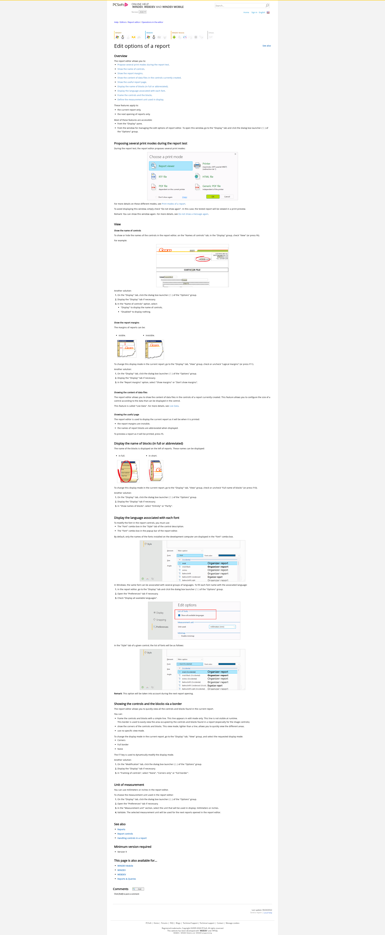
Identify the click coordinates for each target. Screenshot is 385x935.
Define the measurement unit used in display (140, 99)
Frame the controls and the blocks (134, 95)
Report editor (134, 22)
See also (267, 45)
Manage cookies (232, 923)
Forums (164, 923)
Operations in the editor (152, 22)
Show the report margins (130, 73)
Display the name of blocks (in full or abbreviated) (142, 86)
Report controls (125, 833)
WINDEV (121, 870)
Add (139, 889)
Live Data (174, 405)
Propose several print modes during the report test (143, 64)
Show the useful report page (131, 82)
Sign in (254, 12)
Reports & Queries (126, 879)
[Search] (267, 5)
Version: (135, 12)
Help (116, 22)
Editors (123, 22)
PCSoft (148, 923)
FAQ (171, 923)
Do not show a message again (193, 214)
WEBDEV (121, 874)
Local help (268, 913)
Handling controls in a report (132, 838)
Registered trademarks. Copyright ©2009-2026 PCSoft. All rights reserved (192, 928)
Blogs (178, 923)
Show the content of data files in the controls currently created (149, 77)
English (262, 12)
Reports (121, 829)
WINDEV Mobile (125, 865)
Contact (220, 923)
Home (246, 12)
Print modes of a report (173, 203)
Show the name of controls (130, 69)
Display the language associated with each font (141, 90)
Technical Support (190, 923)
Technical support (207, 923)
